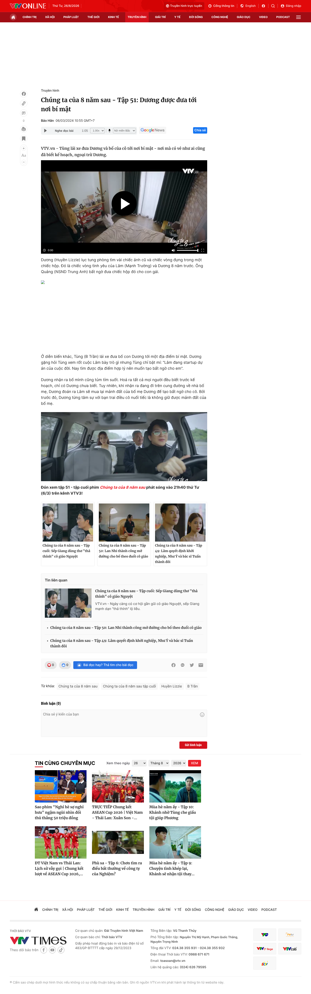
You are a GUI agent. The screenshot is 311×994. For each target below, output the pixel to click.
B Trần (192, 686)
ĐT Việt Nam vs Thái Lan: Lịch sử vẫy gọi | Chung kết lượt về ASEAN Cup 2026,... (59, 868)
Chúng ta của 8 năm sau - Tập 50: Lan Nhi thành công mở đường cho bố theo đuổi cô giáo (123, 550)
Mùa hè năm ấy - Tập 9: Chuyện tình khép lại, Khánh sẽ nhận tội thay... (172, 868)
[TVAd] (289, 935)
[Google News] (152, 130)
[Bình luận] (23, 113)
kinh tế (113, 17)
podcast (283, 17)
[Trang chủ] (13, 17)
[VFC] (264, 935)
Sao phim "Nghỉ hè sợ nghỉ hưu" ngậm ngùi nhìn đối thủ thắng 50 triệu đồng (59, 812)
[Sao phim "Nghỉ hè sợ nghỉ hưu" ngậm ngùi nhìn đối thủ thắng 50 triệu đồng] (61, 786)
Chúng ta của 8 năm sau (122, 487)
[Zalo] (182, 665)
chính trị (29, 17)
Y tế (177, 17)
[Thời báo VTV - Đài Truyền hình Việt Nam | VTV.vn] (28, 5)
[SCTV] (264, 963)
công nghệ (220, 17)
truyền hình (136, 17)
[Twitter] (191, 665)
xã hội (50, 17)
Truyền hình (50, 91)
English (250, 6)
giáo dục (243, 17)
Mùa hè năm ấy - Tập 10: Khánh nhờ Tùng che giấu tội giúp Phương (172, 812)
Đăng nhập (293, 6)
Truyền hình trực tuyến (186, 6)
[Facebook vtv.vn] (264, 6)
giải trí (160, 17)
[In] (23, 129)
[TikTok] (61, 949)
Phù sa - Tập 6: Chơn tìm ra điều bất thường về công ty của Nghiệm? (117, 868)
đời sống (196, 17)
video (263, 17)
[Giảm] (23, 162)
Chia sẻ (200, 130)
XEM (194, 763)
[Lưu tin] (23, 138)
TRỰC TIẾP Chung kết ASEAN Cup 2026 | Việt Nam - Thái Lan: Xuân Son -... (117, 812)
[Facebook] (23, 94)
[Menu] (298, 17)
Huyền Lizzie (171, 686)
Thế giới (93, 17)
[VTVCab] (289, 949)
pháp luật (71, 17)
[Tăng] (23, 148)
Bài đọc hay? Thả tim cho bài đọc (108, 665)
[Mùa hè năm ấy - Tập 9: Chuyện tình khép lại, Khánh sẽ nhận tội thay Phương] (175, 842)
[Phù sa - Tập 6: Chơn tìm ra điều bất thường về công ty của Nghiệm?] (118, 842)
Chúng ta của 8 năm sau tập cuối (129, 686)
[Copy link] (23, 103)
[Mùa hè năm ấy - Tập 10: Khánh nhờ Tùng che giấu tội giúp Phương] (175, 786)
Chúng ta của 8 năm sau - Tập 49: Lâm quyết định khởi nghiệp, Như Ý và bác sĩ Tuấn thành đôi (178, 553)
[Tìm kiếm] (274, 6)
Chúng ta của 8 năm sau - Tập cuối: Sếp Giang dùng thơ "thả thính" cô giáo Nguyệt (66, 550)
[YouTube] (52, 949)
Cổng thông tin (223, 6)
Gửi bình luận (193, 745)
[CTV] (264, 949)
